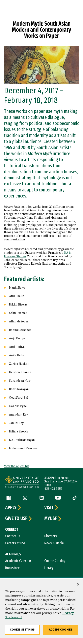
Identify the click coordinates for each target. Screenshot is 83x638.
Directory (50, 536)
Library (49, 568)
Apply (11, 507)
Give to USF (16, 518)
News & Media (54, 543)
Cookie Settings (22, 629)
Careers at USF (15, 543)
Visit (49, 507)
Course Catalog (54, 561)
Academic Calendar (18, 561)
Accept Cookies (61, 629)
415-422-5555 (53, 488)
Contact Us (12, 536)
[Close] (78, 584)
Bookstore (12, 568)
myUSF (50, 518)
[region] (41, 608)
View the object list (16, 466)
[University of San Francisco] (22, 482)
